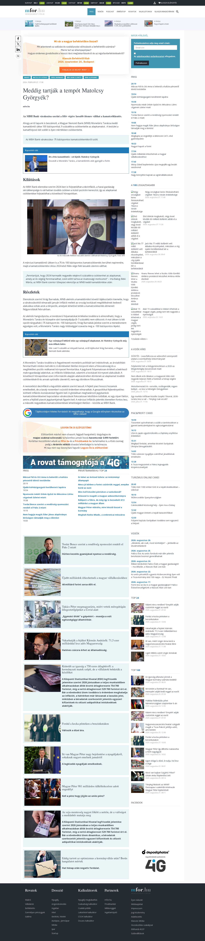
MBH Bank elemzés (74, 77)
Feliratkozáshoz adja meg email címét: (152, 43)
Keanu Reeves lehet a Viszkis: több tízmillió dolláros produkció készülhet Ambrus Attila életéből (160, 276)
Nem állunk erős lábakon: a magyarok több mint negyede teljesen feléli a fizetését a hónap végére (153, 377)
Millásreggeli (110, 908)
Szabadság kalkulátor (87, 904)
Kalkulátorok (145, 11)
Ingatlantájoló (111, 912)
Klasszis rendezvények (164, 11)
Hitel (54, 912)
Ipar (53, 929)
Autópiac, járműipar (60, 920)
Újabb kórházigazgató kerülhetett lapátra (44, 487)
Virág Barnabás (57, 77)
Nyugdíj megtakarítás (87, 900)
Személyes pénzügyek (35, 912)
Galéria (28, 916)
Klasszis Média (137, 921)
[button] (154, 3)
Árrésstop (121, 11)
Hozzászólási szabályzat (142, 925)
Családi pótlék (84, 908)
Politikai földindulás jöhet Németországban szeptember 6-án (161, 702)
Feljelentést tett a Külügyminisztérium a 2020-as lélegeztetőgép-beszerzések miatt (153, 367)
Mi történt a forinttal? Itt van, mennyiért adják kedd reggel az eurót (162, 690)
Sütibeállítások (137, 933)
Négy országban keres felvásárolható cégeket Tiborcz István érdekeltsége (162, 193)
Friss (91, 11)
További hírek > (139, 339)
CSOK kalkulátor (85, 916)
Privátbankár (110, 904)
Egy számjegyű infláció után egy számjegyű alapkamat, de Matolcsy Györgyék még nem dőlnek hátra (88, 342)
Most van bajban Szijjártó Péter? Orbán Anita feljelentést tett (160, 774)
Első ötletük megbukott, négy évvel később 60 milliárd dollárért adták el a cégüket (160, 219)
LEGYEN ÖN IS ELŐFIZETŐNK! (76, 427)
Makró (27, 77)
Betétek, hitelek (59, 916)
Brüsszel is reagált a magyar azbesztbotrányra (102, 496)
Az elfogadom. (155, 56)
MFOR (34, 11)
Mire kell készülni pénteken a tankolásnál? (99, 492)
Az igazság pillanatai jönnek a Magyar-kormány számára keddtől (160, 678)
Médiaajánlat (137, 904)
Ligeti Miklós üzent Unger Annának (161, 653)
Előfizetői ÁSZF (137, 929)
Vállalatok (29, 904)
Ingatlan (55, 908)
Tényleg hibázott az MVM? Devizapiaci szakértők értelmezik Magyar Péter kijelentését (160, 787)
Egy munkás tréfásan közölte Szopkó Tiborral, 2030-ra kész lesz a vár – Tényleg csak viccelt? (154, 397)
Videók (100, 11)
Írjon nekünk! (137, 900)
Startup (55, 933)
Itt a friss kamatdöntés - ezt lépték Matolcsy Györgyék (74, 156)
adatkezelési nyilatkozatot (150, 56)
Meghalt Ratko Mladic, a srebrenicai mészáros (101, 514)
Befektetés (30, 908)
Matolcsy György (40, 77)
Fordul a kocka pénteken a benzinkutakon (157, 618)
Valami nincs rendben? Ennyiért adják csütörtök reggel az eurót (162, 606)
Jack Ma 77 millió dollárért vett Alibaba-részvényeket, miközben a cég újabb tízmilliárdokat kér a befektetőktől (162, 247)
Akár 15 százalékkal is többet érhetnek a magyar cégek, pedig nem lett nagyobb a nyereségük (161, 312)
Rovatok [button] (132, 11)
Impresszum (136, 908)
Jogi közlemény (138, 912)
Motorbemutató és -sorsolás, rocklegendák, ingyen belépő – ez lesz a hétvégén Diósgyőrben (154, 387)
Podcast (110, 11)
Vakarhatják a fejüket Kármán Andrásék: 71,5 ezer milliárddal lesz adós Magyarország (161, 631)
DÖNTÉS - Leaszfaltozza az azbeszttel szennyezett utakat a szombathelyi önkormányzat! (154, 357)
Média (54, 925)
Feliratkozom (141, 63)
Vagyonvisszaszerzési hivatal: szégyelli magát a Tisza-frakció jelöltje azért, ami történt (162, 727)
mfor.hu (108, 900)
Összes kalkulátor (86, 920)
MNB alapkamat (91, 77)
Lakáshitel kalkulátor (87, 912)
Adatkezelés (136, 916)
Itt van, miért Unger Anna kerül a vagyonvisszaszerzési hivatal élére (160, 642)
